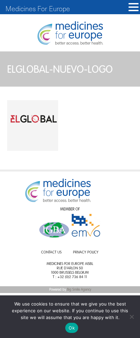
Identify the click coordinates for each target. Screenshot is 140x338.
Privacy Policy (86, 252)
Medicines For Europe (37, 8)
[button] (133, 7)
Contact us (51, 252)
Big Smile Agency (79, 289)
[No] (131, 316)
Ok (72, 328)
